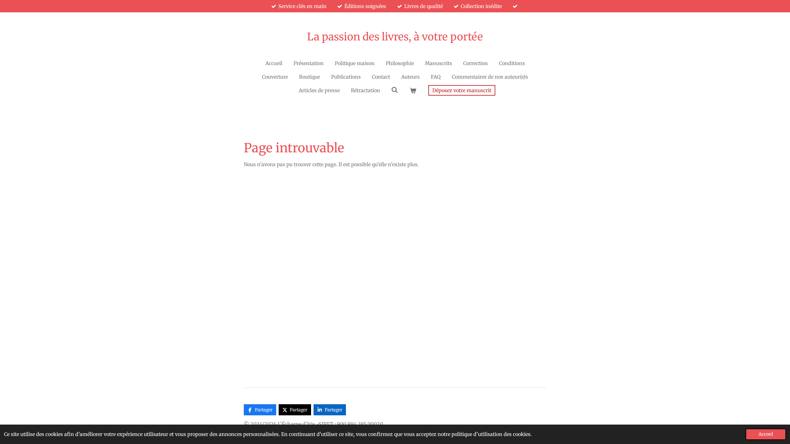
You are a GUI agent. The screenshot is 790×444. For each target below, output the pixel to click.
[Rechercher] (394, 89)
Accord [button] (766, 434)
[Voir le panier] (412, 90)
